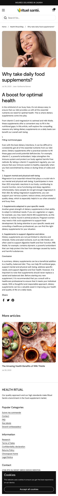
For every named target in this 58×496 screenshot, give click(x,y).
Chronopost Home (10, 453)
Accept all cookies (29, 489)
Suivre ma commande (11, 412)
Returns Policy (8, 450)
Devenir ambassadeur (11, 426)
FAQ (3, 419)
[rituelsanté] (28, 10)
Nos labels (6, 423)
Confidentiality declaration (13, 446)
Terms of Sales (8, 443)
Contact (5, 416)
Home (4, 27)
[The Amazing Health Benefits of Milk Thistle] (29, 342)
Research (6, 439)
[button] (53, 10)
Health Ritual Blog (16, 27)
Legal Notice (7, 457)
